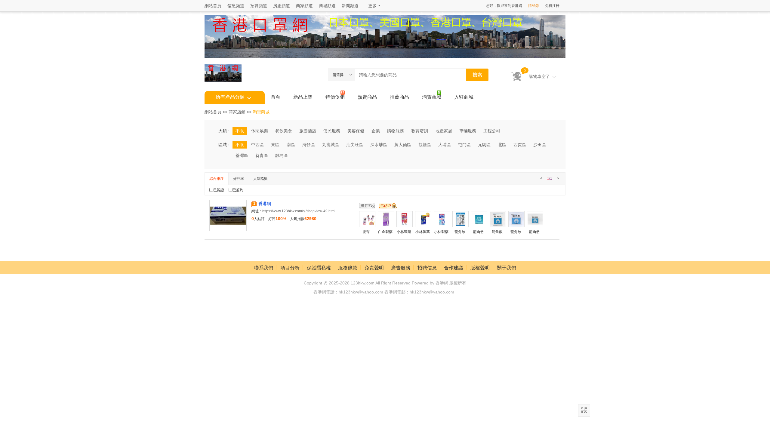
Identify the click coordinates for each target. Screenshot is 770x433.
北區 (502, 144)
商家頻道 (304, 5)
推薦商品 (399, 97)
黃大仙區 (402, 144)
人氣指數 (260, 179)
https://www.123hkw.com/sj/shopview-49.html (298, 211)
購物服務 (395, 130)
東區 (275, 144)
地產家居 (443, 130)
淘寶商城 (431, 97)
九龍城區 (330, 144)
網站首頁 (213, 5)
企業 (375, 130)
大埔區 (444, 144)
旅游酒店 (307, 130)
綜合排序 (216, 179)
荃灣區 (242, 155)
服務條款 (347, 267)
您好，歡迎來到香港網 (504, 6)
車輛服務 (467, 130)
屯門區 (464, 144)
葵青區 (261, 155)
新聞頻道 (350, 5)
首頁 (275, 97)
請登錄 (533, 6)
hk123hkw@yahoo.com (432, 292)
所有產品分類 (230, 97)
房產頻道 (281, 5)
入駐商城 (463, 97)
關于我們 (506, 267)
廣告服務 (400, 267)
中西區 (257, 144)
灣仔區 (308, 144)
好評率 (238, 179)
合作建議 (453, 267)
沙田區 (539, 144)
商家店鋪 (237, 111)
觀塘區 (424, 144)
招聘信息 (427, 267)
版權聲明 (480, 267)
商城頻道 (327, 5)
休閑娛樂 (259, 130)
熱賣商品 (367, 97)
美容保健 (355, 130)
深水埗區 (378, 144)
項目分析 (290, 267)
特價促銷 (335, 97)
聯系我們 (263, 267)
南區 (291, 144)
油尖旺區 (354, 144)
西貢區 (519, 144)
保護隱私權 (319, 267)
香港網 (264, 203)
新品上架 (303, 97)
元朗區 (484, 144)
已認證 (218, 190)
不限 (240, 130)
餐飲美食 (283, 130)
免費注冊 (552, 6)
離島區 (281, 155)
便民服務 (331, 130)
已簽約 (238, 190)
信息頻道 (235, 5)
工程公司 (491, 130)
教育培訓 (419, 130)
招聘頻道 (258, 5)
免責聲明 (374, 267)
